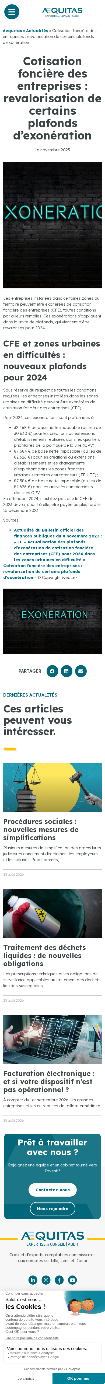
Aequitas (12, 30)
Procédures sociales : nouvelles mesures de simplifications (41, 829)
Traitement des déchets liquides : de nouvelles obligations (44, 955)
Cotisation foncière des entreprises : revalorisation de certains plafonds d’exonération (42, 571)
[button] (52, 671)
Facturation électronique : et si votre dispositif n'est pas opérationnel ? (48, 1081)
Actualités (37, 30)
